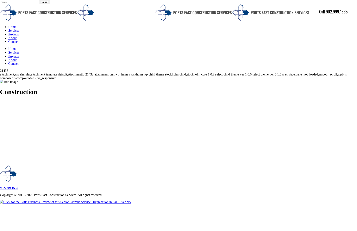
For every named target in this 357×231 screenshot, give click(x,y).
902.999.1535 (9, 188)
